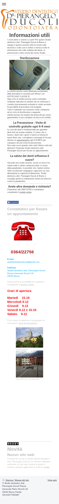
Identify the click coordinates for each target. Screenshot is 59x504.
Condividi (14, 202)
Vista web (52, 480)
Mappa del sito (22, 480)
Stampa (9, 480)
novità (46, 467)
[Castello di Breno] (29, 337)
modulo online (25, 192)
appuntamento (23, 140)
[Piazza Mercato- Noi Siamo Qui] (29, 363)
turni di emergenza (28, 323)
